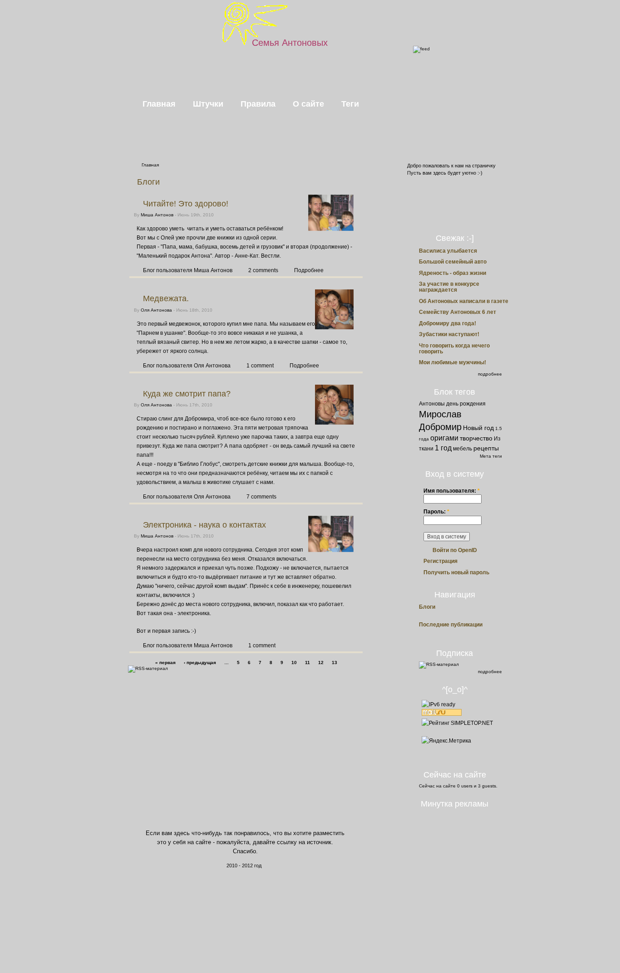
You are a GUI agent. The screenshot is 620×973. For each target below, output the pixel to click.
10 (294, 662)
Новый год (478, 427)
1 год (443, 448)
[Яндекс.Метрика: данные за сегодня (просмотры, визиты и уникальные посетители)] (446, 740)
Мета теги (491, 456)
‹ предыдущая (200, 662)
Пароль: (436, 512)
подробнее (490, 374)
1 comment (260, 365)
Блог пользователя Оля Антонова (187, 365)
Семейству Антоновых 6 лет (457, 312)
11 (307, 662)
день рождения (466, 404)
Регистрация (440, 561)
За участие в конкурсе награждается (449, 287)
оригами (444, 438)
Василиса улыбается (448, 251)
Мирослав (440, 414)
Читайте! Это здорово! (185, 203)
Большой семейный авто (453, 262)
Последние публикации (450, 625)
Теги (350, 103)
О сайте (308, 103)
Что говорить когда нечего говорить (454, 348)
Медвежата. (166, 298)
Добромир (440, 427)
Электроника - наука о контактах (204, 524)
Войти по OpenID (455, 550)
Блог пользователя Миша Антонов (187, 270)
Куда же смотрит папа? (187, 393)
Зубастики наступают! (449, 334)
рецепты (486, 448)
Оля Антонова (156, 310)
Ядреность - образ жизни (452, 273)
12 (321, 662)
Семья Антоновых (290, 43)
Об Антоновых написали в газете (463, 301)
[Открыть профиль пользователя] (331, 229)
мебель (462, 448)
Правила (258, 103)
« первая (165, 662)
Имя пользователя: (451, 491)
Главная (159, 103)
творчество (476, 438)
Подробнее (309, 270)
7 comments (261, 497)
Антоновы (432, 404)
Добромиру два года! (447, 323)
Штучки (208, 103)
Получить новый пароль (456, 572)
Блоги (427, 607)
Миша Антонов (157, 214)
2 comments (263, 270)
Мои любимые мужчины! (452, 362)
